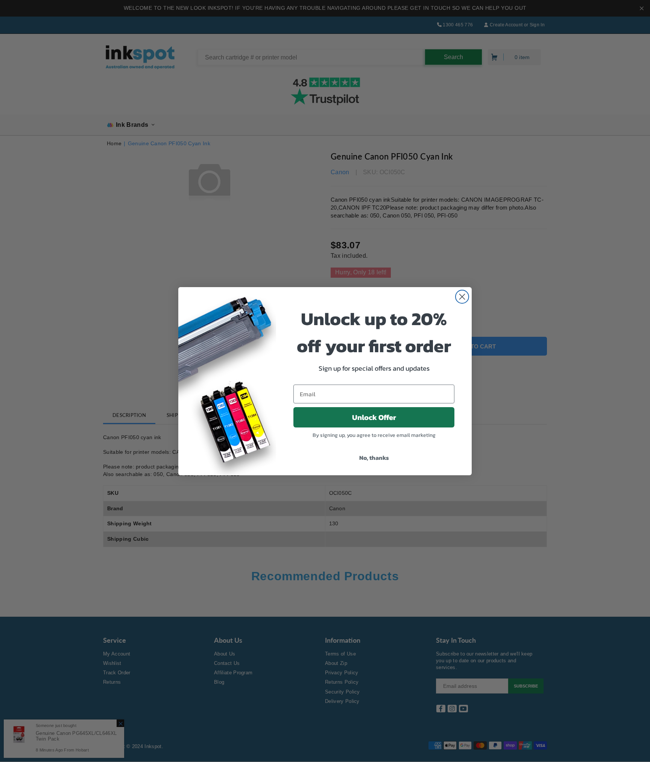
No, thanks (374, 457)
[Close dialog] (462, 296)
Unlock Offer (374, 417)
